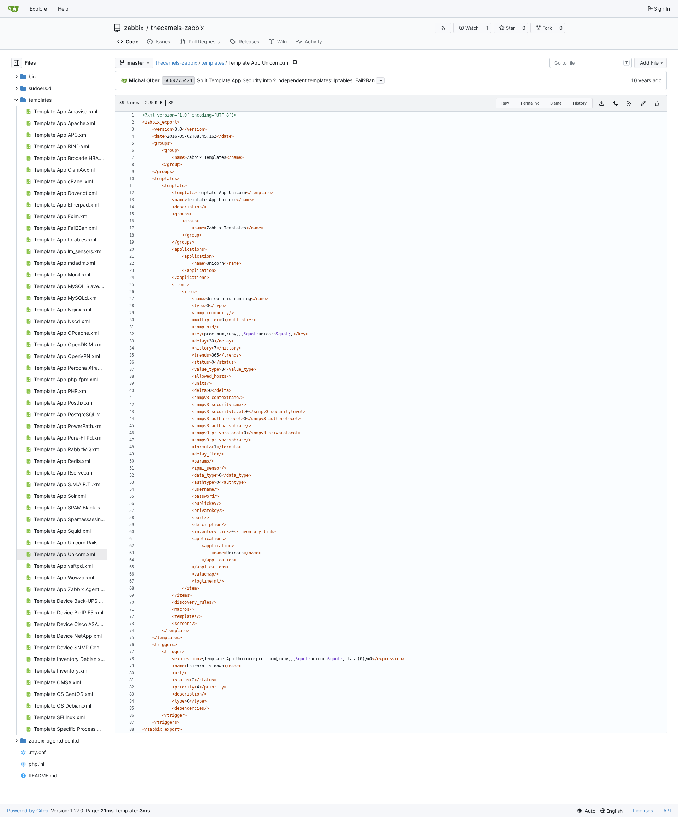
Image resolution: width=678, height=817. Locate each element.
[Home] (13, 8)
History (580, 103)
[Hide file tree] (16, 63)
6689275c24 (178, 80)
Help (63, 9)
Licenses (643, 810)
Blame (555, 103)
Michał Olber (144, 80)
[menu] (586, 811)
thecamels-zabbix (177, 27)
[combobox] (590, 63)
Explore (38, 9)
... (380, 79)
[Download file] (601, 103)
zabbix (134, 27)
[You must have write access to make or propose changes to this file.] (656, 103)
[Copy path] (294, 62)
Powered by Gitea (27, 810)
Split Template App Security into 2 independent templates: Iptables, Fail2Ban (286, 80)
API (667, 810)
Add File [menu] (649, 63)
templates (212, 63)
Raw (505, 103)
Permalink (530, 103)
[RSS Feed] (443, 28)
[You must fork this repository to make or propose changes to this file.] (643, 103)
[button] (468, 28)
